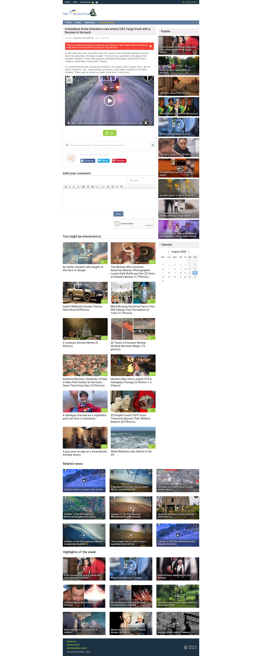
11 (169, 269)
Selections (90, 22)
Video (78, 22)
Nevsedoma (84, 15)
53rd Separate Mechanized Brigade (108, 145)
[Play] (68, 123)
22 (190, 273)
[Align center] (88, 186)
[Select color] (103, 186)
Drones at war (80, 38)
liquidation (87, 145)
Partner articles (73, 645)
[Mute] (146, 123)
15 (190, 269)
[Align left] (83, 186)
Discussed (85, 2)
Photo (69, 22)
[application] (109, 101)
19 (175, 273)
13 (181, 269)
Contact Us (71, 641)
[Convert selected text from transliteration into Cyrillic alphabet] (117, 186)
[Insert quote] (112, 186)
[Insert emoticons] (97, 186)
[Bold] (66, 186)
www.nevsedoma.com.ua (77, 648)
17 (163, 273)
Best (75, 2)
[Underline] (74, 186)
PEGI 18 (90, 38)
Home (67, 2)
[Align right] (92, 186)
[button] (109, 100)
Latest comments (107, 22)
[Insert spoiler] (121, 186)
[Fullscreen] (150, 123)
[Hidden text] (108, 186)
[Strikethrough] (78, 186)
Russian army (76, 145)
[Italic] (70, 186)
